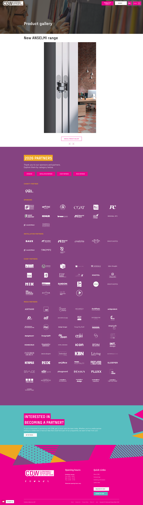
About (72, 502)
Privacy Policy (85, 502)
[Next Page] (73, 143)
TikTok (43, 481)
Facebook (26, 481)
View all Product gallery (71, 138)
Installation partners (46, 174)
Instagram (30, 481)
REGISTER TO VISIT (100, 489)
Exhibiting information (99, 479)
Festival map (97, 477)
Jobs (97, 502)
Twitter (34, 481)
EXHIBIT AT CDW (100, 493)
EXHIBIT (120, 3)
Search (48, 481)
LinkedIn (39, 481)
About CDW (96, 474)
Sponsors (29, 174)
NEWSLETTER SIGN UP (107, 3)
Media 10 (92, 502)
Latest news (97, 482)
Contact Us (77, 502)
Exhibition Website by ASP (29, 502)
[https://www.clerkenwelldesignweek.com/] (51, 3)
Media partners (80, 174)
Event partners (64, 174)
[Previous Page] (69, 143)
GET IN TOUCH (29, 435)
